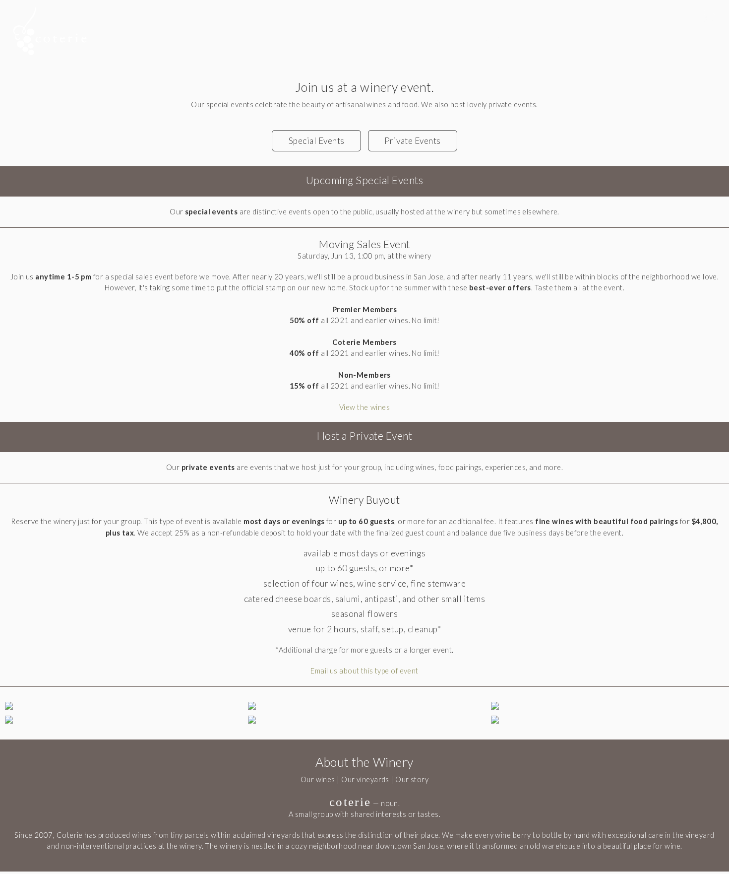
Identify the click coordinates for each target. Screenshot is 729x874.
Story (560, 38)
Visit (656, 38)
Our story (411, 779)
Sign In (684, 17)
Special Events (317, 140)
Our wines (318, 779)
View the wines (364, 407)
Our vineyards (365, 779)
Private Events (412, 140)
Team (610, 38)
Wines (436, 38)
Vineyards (499, 38)
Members (376, 38)
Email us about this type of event (364, 671)
